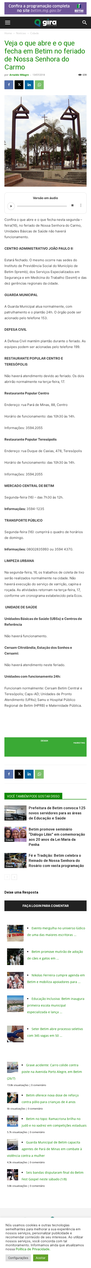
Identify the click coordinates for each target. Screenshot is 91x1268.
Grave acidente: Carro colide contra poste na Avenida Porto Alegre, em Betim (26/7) (44, 1071)
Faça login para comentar (46, 906)
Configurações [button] (18, 1258)
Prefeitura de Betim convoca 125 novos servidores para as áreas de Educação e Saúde (57, 813)
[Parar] (72, 206)
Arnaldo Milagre (19, 74)
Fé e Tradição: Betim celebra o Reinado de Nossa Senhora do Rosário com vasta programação (56, 860)
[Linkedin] (29, 84)
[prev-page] (7, 877)
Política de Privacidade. (33, 1249)
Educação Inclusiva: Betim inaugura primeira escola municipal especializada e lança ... (55, 1005)
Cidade (34, 33)
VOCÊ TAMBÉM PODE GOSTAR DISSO (33, 796)
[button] (7, 23)
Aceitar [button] (41, 1258)
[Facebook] (8, 84)
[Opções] (81, 206)
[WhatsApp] (39, 84)
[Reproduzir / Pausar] (11, 206)
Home (8, 33)
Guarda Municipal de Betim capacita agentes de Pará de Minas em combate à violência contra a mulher (44, 1149)
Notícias (21, 33)
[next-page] (14, 877)
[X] (19, 84)
